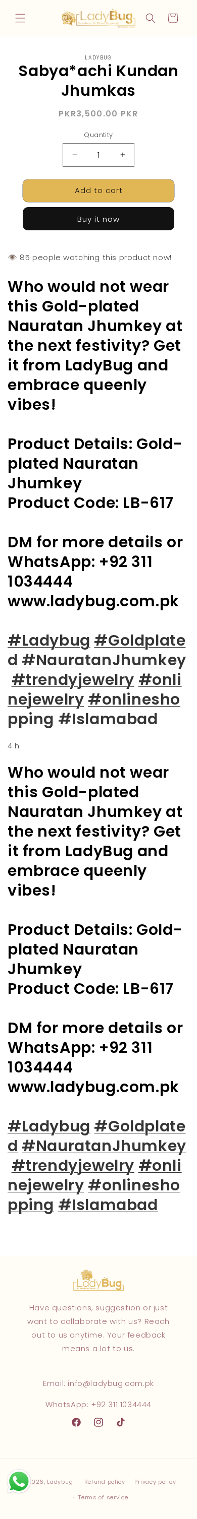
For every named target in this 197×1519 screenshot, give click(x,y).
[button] (20, 18)
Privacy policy (155, 1482)
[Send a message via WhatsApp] (19, 1481)
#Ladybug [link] (49, 640)
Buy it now (98, 219)
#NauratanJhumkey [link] (104, 660)
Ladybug (60, 1482)
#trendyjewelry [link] (73, 679)
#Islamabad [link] (108, 719)
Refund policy (104, 1482)
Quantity (98, 135)
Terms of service (103, 1497)
